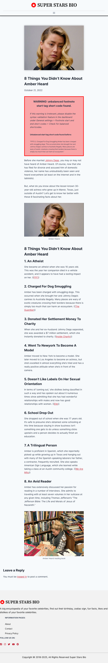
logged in (22, 576)
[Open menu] (54, 13)
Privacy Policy (11, 633)
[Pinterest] (18, 644)
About (8, 624)
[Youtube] (14, 644)
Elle (56, 404)
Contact (8, 629)
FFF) (36, 277)
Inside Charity (63, 336)
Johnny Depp (52, 160)
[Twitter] (9, 644)
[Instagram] (5, 644)
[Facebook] (1, 644)
